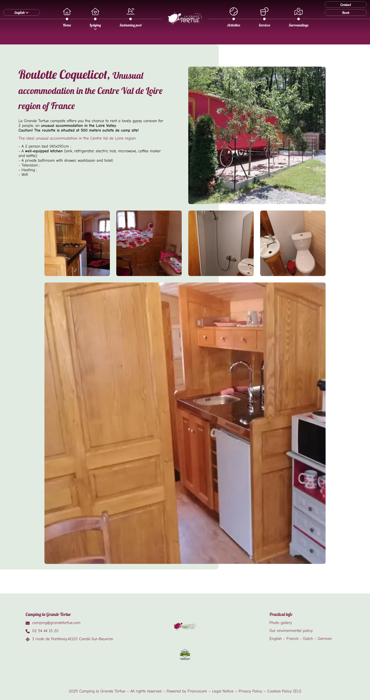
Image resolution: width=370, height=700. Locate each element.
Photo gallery (280, 622)
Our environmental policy (291, 630)
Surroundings (298, 25)
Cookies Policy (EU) (284, 691)
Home (67, 25)
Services (264, 25)
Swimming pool (130, 25)
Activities (233, 25)
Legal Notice (222, 691)
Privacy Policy (250, 691)
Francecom (197, 691)
